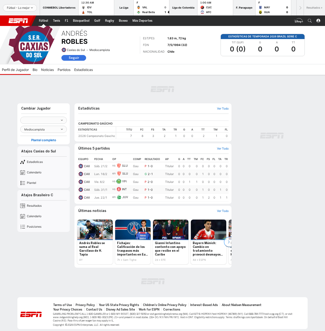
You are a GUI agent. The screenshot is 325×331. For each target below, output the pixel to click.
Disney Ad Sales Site (120, 309)
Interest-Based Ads (204, 305)
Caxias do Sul (76, 50)
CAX (87, 166)
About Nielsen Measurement (241, 305)
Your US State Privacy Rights (119, 305)
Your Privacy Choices (67, 309)
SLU (125, 165)
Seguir (74, 58)
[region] (172, 132)
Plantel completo (43, 140)
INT (124, 189)
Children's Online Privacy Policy (165, 305)
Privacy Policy (85, 305)
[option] (95, 242)
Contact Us (94, 309)
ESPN (18, 20)
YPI (124, 181)
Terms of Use (62, 305)
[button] (310, 21)
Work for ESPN (149, 309)
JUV (125, 197)
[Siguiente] (300, 7)
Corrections (171, 309)
